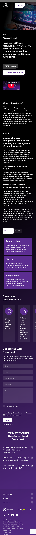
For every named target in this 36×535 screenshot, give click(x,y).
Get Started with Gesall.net (14, 72)
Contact (20, 5)
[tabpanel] (18, 261)
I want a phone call (12, 406)
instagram (8, 515)
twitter (4, 515)
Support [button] (5, 498)
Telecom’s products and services (13, 524)
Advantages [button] (8, 231)
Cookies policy (7, 530)
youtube (17, 515)
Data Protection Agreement (11, 520)
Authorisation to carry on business (13, 528)
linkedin (12, 515)
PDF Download (10, 66)
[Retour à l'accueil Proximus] (6, 5)
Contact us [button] (6, 502)
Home (4, 34)
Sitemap (5, 534)
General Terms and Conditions (12, 522)
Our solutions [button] (7, 494)
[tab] (8, 231)
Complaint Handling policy (11, 526)
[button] (18, 450)
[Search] (28, 5)
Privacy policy (7, 532)
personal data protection (13, 415)
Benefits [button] (17, 231)
